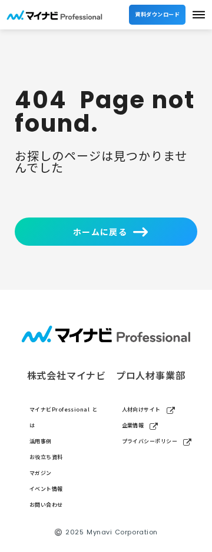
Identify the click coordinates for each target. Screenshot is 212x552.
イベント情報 (46, 489)
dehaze (198, 15)
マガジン (40, 473)
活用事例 (40, 441)
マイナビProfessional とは (63, 417)
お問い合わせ (46, 504)
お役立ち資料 (46, 457)
